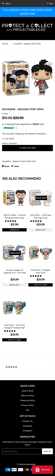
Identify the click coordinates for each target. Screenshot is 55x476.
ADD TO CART (40, 285)
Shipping (19, 134)
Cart (51, 3)
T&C (27, 410)
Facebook (27, 426)
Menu (8, 3)
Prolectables (30, 464)
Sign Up (47, 451)
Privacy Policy (27, 405)
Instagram (27, 430)
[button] (11, 221)
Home (5, 43)
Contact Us (27, 421)
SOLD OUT (41, 230)
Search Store (27, 391)
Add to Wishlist (9, 143)
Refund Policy (27, 395)
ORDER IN (14, 230)
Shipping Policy (27, 400)
